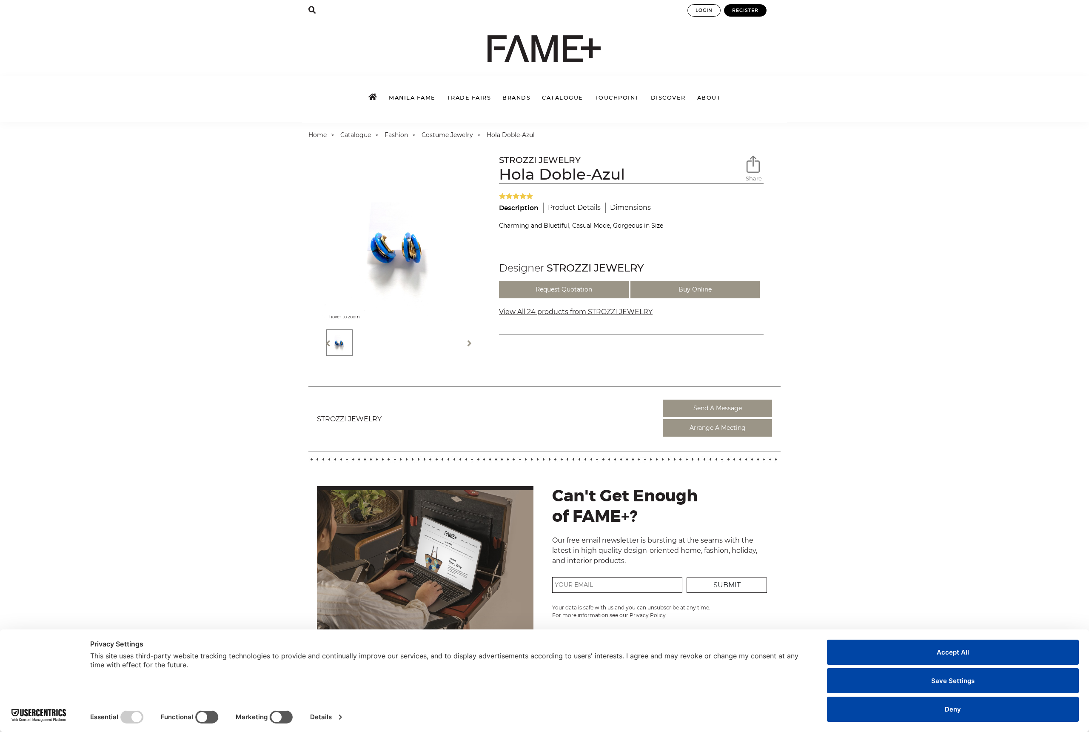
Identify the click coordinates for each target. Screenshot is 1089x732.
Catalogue (355, 135)
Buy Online (695, 289)
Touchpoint (617, 97)
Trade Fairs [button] (469, 97)
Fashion (396, 135)
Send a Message (717, 408)
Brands (516, 97)
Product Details (574, 207)
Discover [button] (668, 97)
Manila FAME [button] (412, 97)
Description (519, 207)
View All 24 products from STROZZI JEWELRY (576, 312)
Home (317, 135)
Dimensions (630, 207)
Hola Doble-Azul (511, 135)
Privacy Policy (648, 615)
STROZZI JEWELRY (540, 160)
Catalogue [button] (562, 97)
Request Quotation (564, 289)
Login (704, 10)
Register (745, 10)
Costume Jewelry (447, 135)
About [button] (709, 97)
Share (754, 178)
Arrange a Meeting (718, 428)
